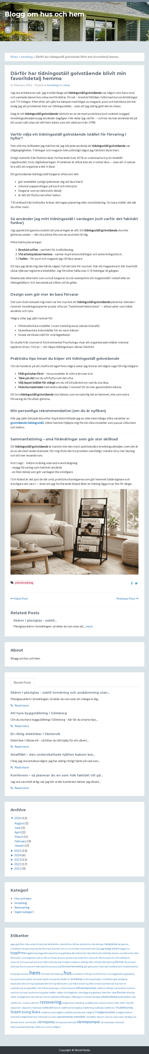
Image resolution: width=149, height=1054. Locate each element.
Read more (21, 705)
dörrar (40, 957)
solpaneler (15, 1007)
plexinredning (24, 582)
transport (51, 1017)
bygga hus (125, 948)
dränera (61, 957)
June (18, 827)
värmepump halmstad (65, 1022)
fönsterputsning (53, 966)
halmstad (103, 966)
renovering (51, 1002)
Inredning (53, 85)
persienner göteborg (49, 997)
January (20, 845)
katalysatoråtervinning (45, 983)
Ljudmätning (16, 988)
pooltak (127, 997)
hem (34, 972)
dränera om (71, 957)
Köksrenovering (81, 983)
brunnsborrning (77, 948)
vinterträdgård (53, 1027)
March (19, 836)
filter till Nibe (95, 962)
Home (131, 12)
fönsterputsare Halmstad (32, 966)
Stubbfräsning (124, 1007)
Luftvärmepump (67, 988)
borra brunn (62, 948)
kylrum (122, 983)
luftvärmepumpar (86, 988)
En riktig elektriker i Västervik (35, 734)
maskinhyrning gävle (38, 992)
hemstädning (56, 974)
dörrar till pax (50, 957)
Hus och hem (22, 898)
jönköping (122, 979)
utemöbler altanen (95, 1017)
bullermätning (92, 948)
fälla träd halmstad (52, 962)
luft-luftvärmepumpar (48, 988)
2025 (17, 850)
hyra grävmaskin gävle (21, 979)
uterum (109, 1017)
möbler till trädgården (67, 992)
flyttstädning (108, 962)
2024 (17, 855)
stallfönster (109, 1007)
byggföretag (32, 953)
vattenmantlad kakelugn (22, 1027)
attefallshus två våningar (92, 944)
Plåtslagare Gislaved (82, 997)
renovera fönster (30, 1003)
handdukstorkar (131, 966)
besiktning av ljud (47, 948)
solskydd (47, 1007)
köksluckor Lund (65, 983)
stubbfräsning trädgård (52, 1012)
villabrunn (40, 1027)
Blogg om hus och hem (44, 14)
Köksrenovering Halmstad (101, 983)
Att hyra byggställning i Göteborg (38, 713)
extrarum (38, 962)
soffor (122, 1003)
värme (21, 1022)
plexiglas (96, 997)
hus (68, 973)
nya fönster (119, 992)
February (21, 841)
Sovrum (57, 1007)
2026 (17, 818)
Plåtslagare (65, 997)
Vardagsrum (130, 1017)
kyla (117, 983)
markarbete (120, 988)
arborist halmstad (38, 944)
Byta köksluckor (79, 953)
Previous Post (125, 598)
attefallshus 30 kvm (69, 944)
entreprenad (26, 962)
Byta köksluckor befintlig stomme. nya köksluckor (110, 953)
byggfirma (18, 953)
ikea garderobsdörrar (59, 979)
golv (85, 966)
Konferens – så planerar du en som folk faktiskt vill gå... (56, 775)
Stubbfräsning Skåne (25, 1012)
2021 (17, 868)
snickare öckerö (106, 1003)
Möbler (52, 992)
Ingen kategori (24, 912)
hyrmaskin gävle (41, 979)
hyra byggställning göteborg (121, 974)
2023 (17, 859)
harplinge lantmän (19, 974)
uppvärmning (65, 1016)
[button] (143, 12)
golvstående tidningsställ (27, 422)
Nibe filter (107, 992)
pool (120, 996)
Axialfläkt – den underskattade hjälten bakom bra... (52, 754)
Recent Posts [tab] (22, 682)
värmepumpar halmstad (112, 1022)
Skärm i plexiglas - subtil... (35, 620)
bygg (102, 948)
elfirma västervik (106, 957)
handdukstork (115, 966)
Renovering (21, 907)
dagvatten (32, 957)
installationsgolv (110, 979)
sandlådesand (91, 1003)
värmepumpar (88, 1021)
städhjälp (99, 1007)
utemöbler (79, 1016)
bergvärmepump (30, 948)
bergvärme (111, 944)
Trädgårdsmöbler (105, 1012)
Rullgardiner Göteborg (73, 1003)
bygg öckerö (112, 948)
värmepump (46, 1022)
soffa (117, 1003)
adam (66, 85)
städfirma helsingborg (71, 1007)
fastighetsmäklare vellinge (75, 962)
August (19, 823)
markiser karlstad (19, 992)
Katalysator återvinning (21, 983)
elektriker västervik (88, 957)
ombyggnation (24, 997)
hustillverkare (100, 974)
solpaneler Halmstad (32, 1007)
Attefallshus (54, 944)
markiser (130, 988)
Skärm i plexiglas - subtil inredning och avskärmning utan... (60, 692)
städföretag (88, 1007)
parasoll (35, 997)
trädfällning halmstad (74, 1012)
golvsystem (93, 966)
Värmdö (14, 1022)
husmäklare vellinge (82, 974)
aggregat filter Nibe (20, 944)
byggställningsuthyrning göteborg (54, 953)
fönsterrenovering (72, 966)
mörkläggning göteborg (90, 992)
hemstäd (45, 974)
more (89, 626)
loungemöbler (30, 988)
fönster (119, 961)
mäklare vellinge (105, 988)
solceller (130, 1003)
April (18, 832)
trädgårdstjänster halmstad (33, 1017)
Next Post (21, 598)
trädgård (90, 1012)
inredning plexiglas (92, 979)
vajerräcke (118, 1017)
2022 (17, 864)
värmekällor (31, 1022)
